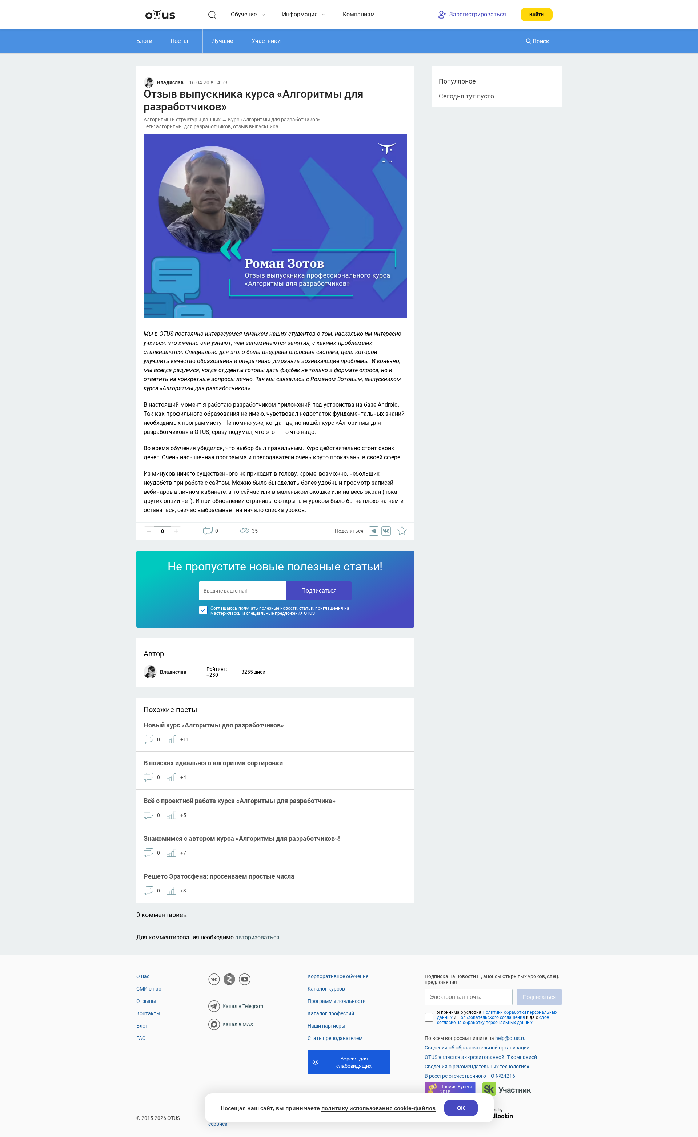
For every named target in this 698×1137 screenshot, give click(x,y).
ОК (461, 1108)
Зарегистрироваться (477, 14)
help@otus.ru (510, 1038)
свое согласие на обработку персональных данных (493, 1020)
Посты (179, 40)
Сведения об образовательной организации (477, 1048)
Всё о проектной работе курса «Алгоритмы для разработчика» (240, 801)
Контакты (148, 1013)
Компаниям (359, 14)
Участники (266, 40)
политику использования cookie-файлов (378, 1108)
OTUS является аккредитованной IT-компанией (481, 1057)
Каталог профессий (331, 1013)
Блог (142, 1026)
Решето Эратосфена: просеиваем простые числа (219, 876)
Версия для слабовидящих (354, 1062)
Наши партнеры (326, 1026)
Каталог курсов (326, 989)
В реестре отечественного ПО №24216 (470, 1076)
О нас (142, 976)
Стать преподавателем (335, 1038)
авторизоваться (257, 937)
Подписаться (319, 591)
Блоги (144, 40)
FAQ (141, 1038)
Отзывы (146, 1001)
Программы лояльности (337, 1001)
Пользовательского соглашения (491, 1017)
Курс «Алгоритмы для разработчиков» (274, 119)
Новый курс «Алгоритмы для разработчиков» (214, 725)
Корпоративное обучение (338, 976)
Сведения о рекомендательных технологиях (477, 1066)
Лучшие (222, 40)
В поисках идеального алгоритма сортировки (213, 763)
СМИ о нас (148, 989)
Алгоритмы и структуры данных (182, 119)
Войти (536, 14)
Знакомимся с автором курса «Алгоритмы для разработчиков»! (242, 838)
